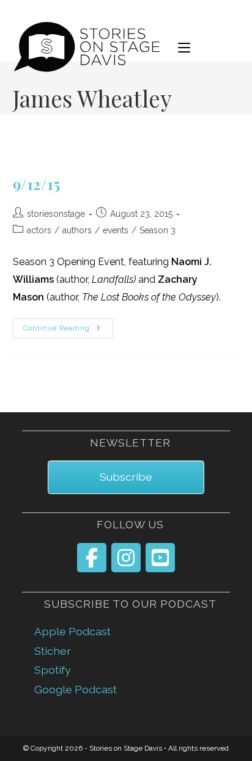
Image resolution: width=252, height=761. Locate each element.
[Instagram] (126, 557)
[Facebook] (91, 557)
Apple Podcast (72, 631)
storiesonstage (56, 214)
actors (39, 230)
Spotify (52, 669)
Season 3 (157, 230)
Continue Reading (68, 328)
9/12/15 (37, 184)
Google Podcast (75, 689)
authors (77, 230)
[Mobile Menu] (184, 47)
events (115, 230)
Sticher (52, 650)
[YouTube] (160, 557)
